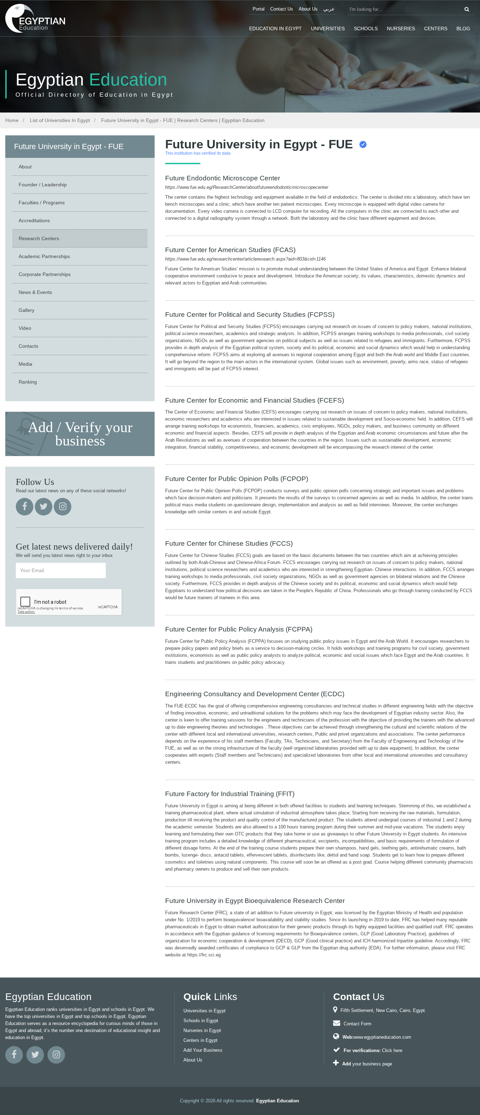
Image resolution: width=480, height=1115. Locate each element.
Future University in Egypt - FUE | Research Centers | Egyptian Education (182, 120)
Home (12, 120)
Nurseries (401, 28)
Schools (366, 28)
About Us (308, 9)
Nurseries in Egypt (202, 1030)
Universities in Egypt (204, 1010)
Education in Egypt (275, 28)
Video (25, 328)
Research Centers (39, 238)
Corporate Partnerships (45, 274)
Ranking (28, 382)
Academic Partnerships (44, 256)
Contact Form (357, 1023)
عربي (329, 9)
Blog (463, 28)
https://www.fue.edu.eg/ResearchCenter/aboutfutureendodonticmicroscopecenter (246, 187)
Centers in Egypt (200, 1040)
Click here (392, 1050)
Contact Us (281, 9)
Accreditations (34, 220)
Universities (328, 28)
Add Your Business (202, 1050)
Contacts (28, 346)
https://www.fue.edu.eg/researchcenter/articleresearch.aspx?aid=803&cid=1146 (245, 259)
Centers (435, 28)
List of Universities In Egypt (59, 120)
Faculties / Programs (42, 202)
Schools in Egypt (200, 1020)
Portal (259, 9)
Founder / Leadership (43, 184)
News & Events (35, 292)
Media (25, 364)
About (25, 166)
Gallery (26, 310)
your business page (372, 1063)
